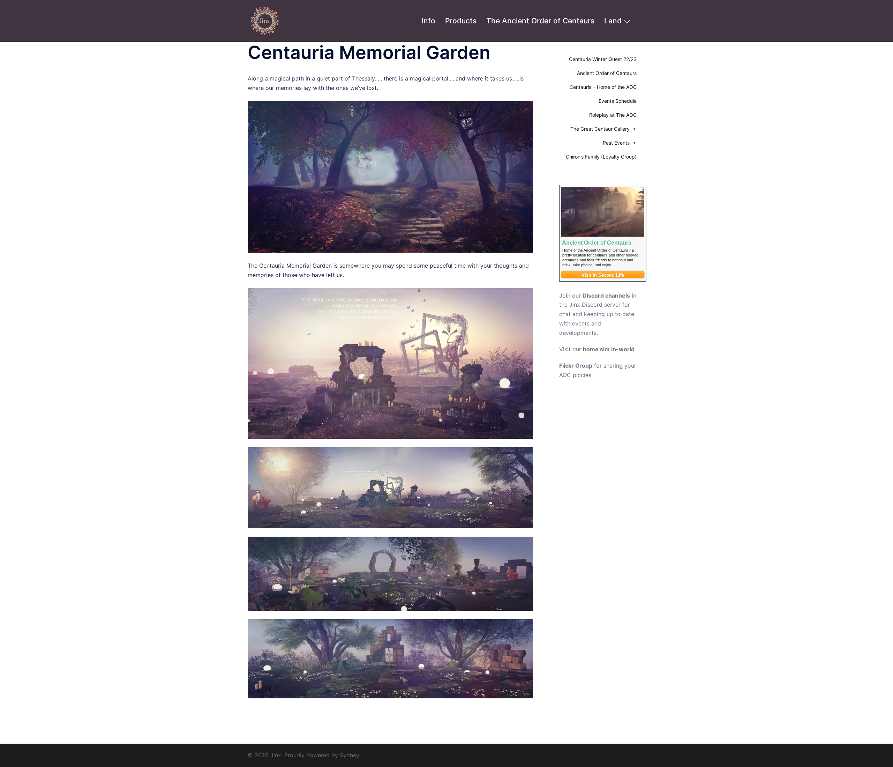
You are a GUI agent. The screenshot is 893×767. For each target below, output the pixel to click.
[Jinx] (265, 20)
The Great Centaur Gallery (600, 129)
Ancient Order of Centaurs (607, 73)
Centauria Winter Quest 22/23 (603, 59)
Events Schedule (618, 101)
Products (460, 20)
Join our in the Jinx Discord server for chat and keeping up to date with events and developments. (597, 314)
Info (428, 20)
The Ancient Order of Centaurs (540, 20)
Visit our (597, 349)
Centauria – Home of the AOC (603, 87)
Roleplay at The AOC (613, 115)
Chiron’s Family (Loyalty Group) (601, 157)
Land (613, 20)
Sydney (349, 755)
